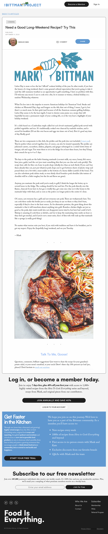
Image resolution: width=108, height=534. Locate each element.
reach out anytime (42, 367)
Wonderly (100, 529)
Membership (96, 505)
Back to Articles (10, 14)
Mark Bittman (23, 42)
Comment (63, 42)
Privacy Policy (86, 529)
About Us (78, 505)
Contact (78, 509)
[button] (79, 487)
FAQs (93, 509)
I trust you (85, 141)
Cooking (11, 22)
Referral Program (97, 512)
